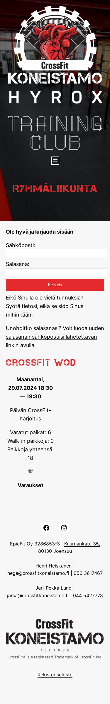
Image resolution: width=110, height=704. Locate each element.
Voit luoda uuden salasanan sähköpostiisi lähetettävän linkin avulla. (55, 336)
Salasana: (17, 264)
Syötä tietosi (21, 306)
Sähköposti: (20, 245)
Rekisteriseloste (55, 675)
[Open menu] (55, 161)
